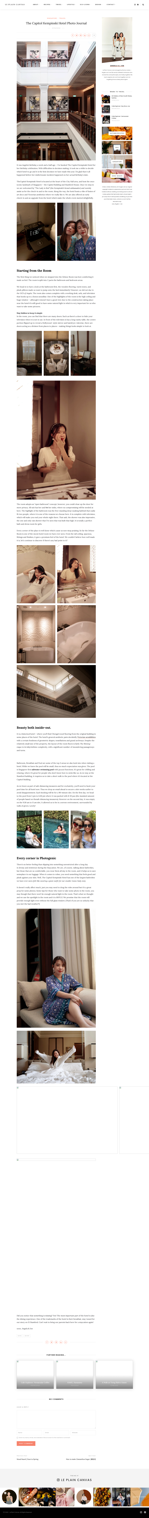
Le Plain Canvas (76, 1480)
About (35, 4)
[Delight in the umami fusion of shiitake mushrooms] (28, 1497)
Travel (58, 4)
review (27, 1335)
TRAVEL (62, 18)
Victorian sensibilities (86, 737)
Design (98, 4)
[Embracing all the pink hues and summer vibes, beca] (65, 1497)
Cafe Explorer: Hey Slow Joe (121, 106)
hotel (20, 1335)
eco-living (85, 4)
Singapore (52, 18)
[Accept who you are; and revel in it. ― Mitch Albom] (83, 1497)
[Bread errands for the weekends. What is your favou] (9, 1497)
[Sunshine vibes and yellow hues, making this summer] (139, 1497)
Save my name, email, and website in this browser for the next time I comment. (44, 1438)
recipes (47, 4)
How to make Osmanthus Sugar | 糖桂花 (81, 1459)
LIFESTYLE (71, 4)
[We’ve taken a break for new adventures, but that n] (121, 1497)
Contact (111, 4)
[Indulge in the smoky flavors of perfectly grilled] (102, 1497)
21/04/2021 (56, 28)
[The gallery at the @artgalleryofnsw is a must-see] (46, 1497)
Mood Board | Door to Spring (27, 1459)
